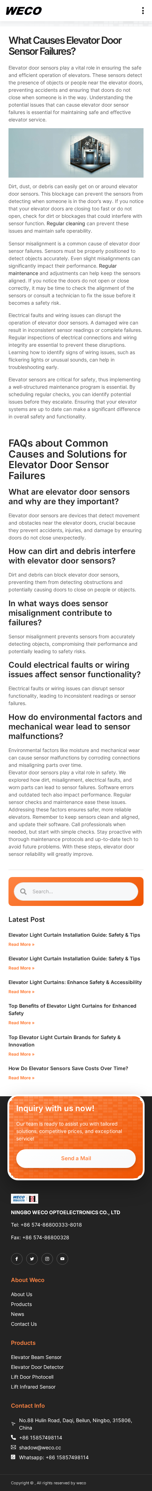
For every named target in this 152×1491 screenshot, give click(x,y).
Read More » (21, 944)
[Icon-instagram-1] (47, 1259)
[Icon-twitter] (32, 1259)
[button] (143, 10)
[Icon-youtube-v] (62, 1259)
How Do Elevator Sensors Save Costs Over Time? (68, 1068)
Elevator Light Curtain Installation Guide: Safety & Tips (74, 935)
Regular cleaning (66, 223)
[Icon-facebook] (17, 1259)
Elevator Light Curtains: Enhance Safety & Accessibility (75, 982)
